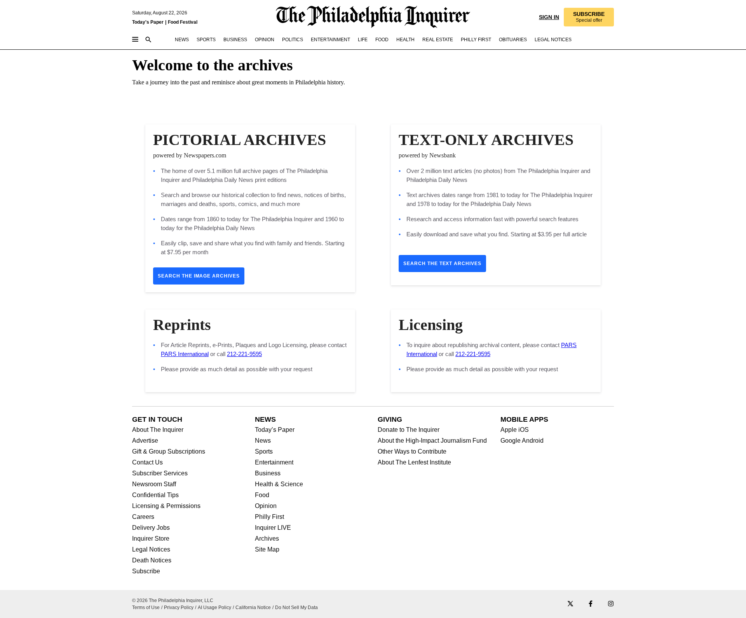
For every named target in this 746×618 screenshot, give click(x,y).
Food (262, 495)
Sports (264, 452)
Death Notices (151, 560)
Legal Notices (151, 549)
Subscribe (146, 571)
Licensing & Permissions (166, 506)
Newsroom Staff (154, 484)
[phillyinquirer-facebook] (590, 604)
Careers (143, 517)
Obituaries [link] (513, 39)
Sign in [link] (548, 17)
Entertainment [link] (330, 39)
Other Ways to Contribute (412, 452)
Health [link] (405, 39)
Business (268, 473)
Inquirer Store (150, 539)
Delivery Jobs (151, 528)
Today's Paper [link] (148, 22)
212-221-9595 (244, 354)
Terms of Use (146, 607)
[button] (588, 17)
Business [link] (235, 39)
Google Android (522, 441)
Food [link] (382, 39)
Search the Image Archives (199, 276)
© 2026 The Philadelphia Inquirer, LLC (172, 600)
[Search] (148, 40)
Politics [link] (292, 39)
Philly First (269, 517)
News (263, 441)
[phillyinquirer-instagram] (611, 604)
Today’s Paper (275, 430)
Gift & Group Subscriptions (168, 452)
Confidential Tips (155, 495)
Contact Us (147, 462)
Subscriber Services (160, 473)
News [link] (182, 39)
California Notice (253, 607)
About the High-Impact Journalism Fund (432, 441)
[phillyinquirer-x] (570, 604)
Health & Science (279, 484)
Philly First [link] (476, 39)
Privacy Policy (178, 607)
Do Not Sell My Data (296, 607)
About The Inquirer (157, 430)
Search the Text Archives (442, 263)
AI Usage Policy (214, 607)
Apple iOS (514, 430)
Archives (267, 539)
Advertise (145, 441)
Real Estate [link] (437, 39)
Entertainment (274, 462)
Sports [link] (206, 39)
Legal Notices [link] (553, 39)
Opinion (266, 506)
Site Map (267, 549)
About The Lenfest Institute (414, 462)
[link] (588, 17)
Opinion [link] (264, 39)
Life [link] (363, 39)
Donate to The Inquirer (408, 430)
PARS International (185, 354)
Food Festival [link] (182, 22)
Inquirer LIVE (273, 528)
